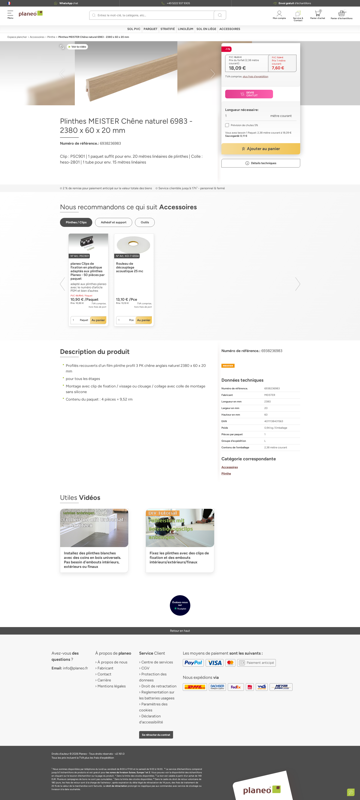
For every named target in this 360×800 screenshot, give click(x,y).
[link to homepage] (31, 14)
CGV (145, 668)
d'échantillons (295, 3)
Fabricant (105, 668)
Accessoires (37, 37)
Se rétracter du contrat (156, 734)
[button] (9, 3)
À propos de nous (112, 662)
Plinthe (51, 37)
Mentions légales (112, 686)
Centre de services (157, 662)
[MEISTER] (260, 365)
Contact (104, 674)
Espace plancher (17, 37)
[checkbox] (241, 125)
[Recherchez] (93, 15)
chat (68, 3)
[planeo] (262, 790)
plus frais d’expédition (255, 76)
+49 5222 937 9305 (178, 3)
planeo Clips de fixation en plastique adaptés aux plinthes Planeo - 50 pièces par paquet (87, 271)
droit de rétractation (116, 786)
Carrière (104, 680)
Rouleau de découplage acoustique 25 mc (129, 267)
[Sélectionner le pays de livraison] (9, 3)
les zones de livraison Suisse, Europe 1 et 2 (128, 772)
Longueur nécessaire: (242, 110)
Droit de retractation (158, 686)
